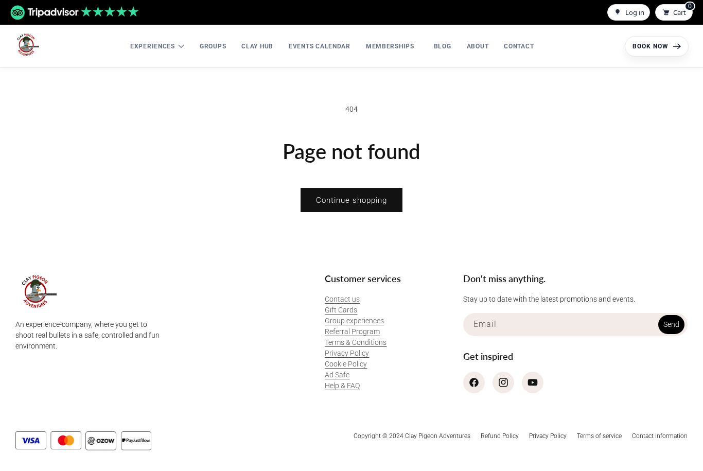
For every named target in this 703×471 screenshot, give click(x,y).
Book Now (650, 46)
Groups (213, 46)
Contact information (660, 436)
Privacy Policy (347, 353)
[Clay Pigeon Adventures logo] (26, 44)
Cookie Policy (346, 364)
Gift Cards (341, 310)
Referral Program (352, 331)
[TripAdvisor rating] (74, 12)
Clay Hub (257, 46)
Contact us (342, 299)
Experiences (152, 46)
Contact (519, 46)
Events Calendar (319, 46)
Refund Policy (500, 436)
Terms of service (599, 436)
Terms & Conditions (355, 342)
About (478, 46)
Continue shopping (351, 200)
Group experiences (354, 321)
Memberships (390, 46)
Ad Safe (337, 375)
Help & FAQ (342, 385)
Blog (442, 46)
